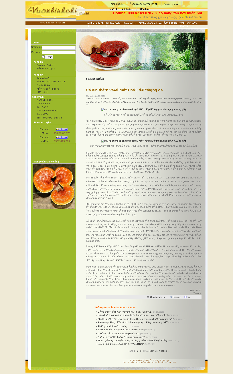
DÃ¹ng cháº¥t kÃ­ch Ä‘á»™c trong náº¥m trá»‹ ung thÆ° (125, 312)
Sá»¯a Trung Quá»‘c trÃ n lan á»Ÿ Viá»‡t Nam (121, 344)
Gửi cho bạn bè (157, 297)
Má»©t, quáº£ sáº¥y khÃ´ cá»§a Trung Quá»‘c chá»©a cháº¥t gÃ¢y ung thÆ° (136, 319)
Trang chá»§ (116, 4)
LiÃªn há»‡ (144, 9)
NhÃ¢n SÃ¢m (113, 23)
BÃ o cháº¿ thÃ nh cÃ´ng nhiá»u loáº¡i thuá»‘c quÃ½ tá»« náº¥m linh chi (133, 315)
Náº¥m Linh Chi (95, 23)
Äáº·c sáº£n (170, 22)
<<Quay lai (197, 293)
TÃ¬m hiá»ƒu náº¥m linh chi (143, 4)
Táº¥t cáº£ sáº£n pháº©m (188, 24)
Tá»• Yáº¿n (130, 23)
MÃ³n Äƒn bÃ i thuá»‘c (121, 9)
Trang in (177, 297)
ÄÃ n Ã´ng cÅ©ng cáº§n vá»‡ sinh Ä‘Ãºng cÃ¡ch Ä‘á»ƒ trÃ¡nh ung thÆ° (133, 322)
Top (189, 297)
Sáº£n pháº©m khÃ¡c (151, 23)
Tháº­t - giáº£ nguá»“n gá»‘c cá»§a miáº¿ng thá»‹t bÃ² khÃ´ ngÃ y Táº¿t (133, 340)
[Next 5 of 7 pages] (158, 351)
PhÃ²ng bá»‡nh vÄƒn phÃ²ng (112, 326)
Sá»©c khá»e (171, 4)
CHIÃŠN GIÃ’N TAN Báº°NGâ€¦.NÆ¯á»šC (119, 333)
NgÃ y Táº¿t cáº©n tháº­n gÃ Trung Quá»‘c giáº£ (121, 337)
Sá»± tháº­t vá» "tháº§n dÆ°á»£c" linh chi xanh (121, 329)
